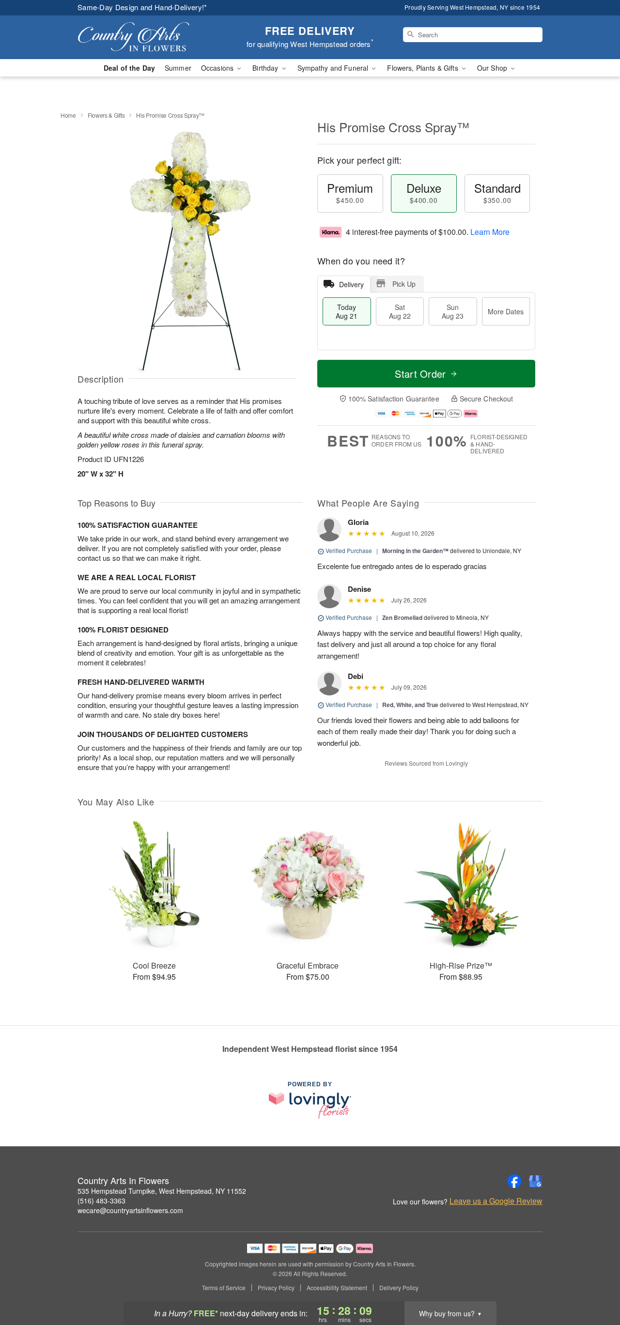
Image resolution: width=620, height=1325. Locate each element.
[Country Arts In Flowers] (147, 37)
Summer (178, 68)
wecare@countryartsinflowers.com (130, 1210)
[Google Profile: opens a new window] (535, 1181)
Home (68, 115)
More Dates (506, 311)
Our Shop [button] (493, 68)
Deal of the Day (129, 68)
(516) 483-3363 (101, 1200)
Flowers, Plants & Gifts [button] (423, 68)
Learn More (490, 231)
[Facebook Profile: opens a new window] (514, 1181)
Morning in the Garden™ (415, 550)
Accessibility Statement (337, 1288)
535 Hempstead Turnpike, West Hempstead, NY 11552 (162, 1191)
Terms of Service (224, 1288)
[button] (594, 1284)
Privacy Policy (276, 1288)
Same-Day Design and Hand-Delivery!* (142, 7)
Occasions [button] (218, 68)
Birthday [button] (266, 68)
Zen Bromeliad (402, 617)
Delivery (351, 284)
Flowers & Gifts (106, 115)
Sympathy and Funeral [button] (334, 68)
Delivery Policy (398, 1288)
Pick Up (404, 284)
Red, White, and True (410, 704)
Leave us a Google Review (496, 1201)
